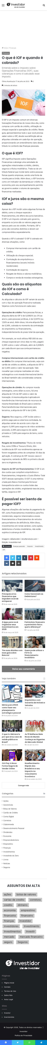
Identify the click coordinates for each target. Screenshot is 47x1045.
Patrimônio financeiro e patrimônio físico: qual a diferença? (35, 624)
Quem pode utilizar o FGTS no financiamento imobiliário (34, 654)
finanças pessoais (19, 546)
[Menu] (3, 6)
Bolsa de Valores (10, 809)
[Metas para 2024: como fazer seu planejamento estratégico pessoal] (12, 694)
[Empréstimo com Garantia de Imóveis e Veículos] (35, 691)
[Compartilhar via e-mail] (12, 563)
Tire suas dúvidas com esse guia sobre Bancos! (12, 652)
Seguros (6, 867)
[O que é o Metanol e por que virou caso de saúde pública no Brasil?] (12, 726)
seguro (8, 942)
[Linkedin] (18, 557)
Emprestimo (8, 844)
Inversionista (9, 1017)
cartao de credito (14, 899)
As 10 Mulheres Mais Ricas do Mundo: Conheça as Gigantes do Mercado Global (35, 738)
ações (7, 894)
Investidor (23, 1031)
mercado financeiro (31, 936)
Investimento (39, 546)
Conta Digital (8, 817)
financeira (10, 915)
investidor (25, 920)
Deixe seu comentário (23, 669)
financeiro (27, 915)
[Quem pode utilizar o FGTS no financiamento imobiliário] (35, 642)
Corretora (7, 820)
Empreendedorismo (11, 840)
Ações (5, 801)
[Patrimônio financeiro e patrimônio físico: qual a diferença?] (35, 614)
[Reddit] (36, 557)
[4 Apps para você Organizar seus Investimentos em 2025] (12, 614)
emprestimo (28, 910)
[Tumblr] (24, 557)
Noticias (6, 863)
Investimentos (9, 852)
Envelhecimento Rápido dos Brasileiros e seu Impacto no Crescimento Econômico (32, 770)
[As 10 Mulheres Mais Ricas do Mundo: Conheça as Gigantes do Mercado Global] (35, 726)
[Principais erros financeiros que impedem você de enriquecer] (12, 586)
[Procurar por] (44, 6)
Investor (7, 1013)
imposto (30, 546)
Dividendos (7, 832)
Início (5, 48)
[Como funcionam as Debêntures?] (35, 586)
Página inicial (9, 983)
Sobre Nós (8, 995)
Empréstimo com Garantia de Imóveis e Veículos (35, 703)
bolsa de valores (26, 894)
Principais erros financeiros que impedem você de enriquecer (10, 597)
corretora (35, 899)
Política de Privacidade (23, 1035)
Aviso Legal (8, 999)
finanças (9, 920)
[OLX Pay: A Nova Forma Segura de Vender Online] (12, 755)
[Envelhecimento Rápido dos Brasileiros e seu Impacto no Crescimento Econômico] (35, 755)
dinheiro (22, 905)
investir (30, 931)
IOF (4, 550)
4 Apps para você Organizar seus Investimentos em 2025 (10, 626)
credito (8, 905)
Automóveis (8, 805)
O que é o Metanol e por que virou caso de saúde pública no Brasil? (12, 738)
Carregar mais (23, 785)
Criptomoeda (8, 824)
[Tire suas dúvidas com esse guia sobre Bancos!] (12, 642)
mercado (9, 936)
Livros (5, 860)
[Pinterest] (30, 557)
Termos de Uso (10, 991)
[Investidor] (16, 5)
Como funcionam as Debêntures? (34, 595)
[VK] (6, 563)
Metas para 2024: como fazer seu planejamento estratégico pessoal (11, 709)
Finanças (12, 48)
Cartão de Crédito (10, 813)
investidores (11, 926)
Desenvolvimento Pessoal (13, 828)
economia (10, 910)
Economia (7, 836)
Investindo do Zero (11, 856)
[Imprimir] (18, 563)
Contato (7, 987)
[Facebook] (6, 557)
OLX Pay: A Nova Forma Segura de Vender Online (10, 766)
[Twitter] (12, 557)
